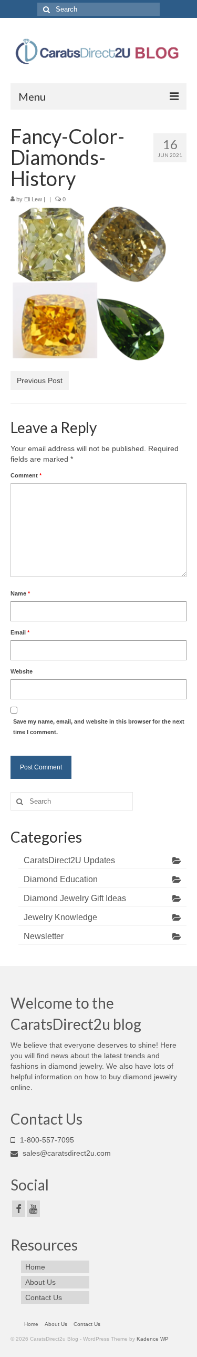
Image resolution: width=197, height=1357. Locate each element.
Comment (26, 475)
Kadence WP (153, 1339)
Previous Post (40, 380)
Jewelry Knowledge (60, 917)
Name (20, 593)
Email (20, 632)
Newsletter (44, 936)
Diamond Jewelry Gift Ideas (75, 898)
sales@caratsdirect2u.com (65, 1153)
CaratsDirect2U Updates (69, 860)
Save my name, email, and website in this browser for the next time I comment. (98, 726)
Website (22, 671)
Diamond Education (61, 879)
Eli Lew (33, 199)
